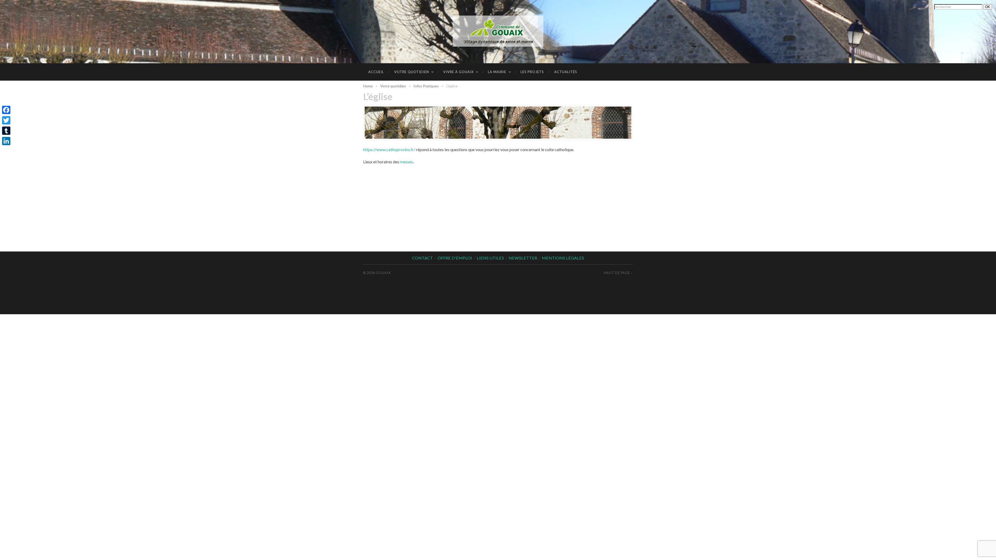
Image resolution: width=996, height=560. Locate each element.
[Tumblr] (6, 130)
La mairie (497, 72)
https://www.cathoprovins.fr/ (389, 149)
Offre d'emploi (455, 257)
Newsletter (523, 257)
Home (368, 86)
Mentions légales (563, 257)
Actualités (565, 72)
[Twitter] (6, 120)
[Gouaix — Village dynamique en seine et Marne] (498, 31)
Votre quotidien (411, 72)
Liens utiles (490, 257)
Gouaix (383, 273)
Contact (422, 257)
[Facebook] (6, 110)
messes (406, 161)
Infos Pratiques (426, 86)
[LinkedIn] (6, 141)
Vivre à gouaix (458, 72)
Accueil (376, 72)
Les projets (532, 72)
